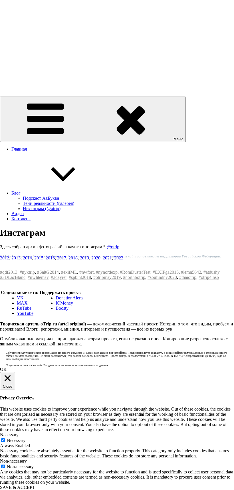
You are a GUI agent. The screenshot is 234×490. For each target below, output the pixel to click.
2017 (61, 257)
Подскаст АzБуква (41, 198)
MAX (22, 303)
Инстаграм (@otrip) (41, 208)
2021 (107, 257)
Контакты (21, 218)
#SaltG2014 (48, 272)
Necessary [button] (9, 434)
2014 (27, 257)
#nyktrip (27, 272)
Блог (16, 193)
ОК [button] (3, 369)
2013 (16, 257)
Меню (178, 139)
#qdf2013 (8, 272)
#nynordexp (107, 272)
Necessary (16, 440)
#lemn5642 (191, 272)
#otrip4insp (209, 277)
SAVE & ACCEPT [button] (17, 487)
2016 (50, 257)
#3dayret (58, 277)
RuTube (24, 308)
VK (20, 297)
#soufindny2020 (162, 277)
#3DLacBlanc (12, 277)
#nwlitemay (38, 277)
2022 (118, 257)
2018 (73, 257)
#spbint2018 (80, 277)
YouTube (25, 313)
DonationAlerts (69, 297)
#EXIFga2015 (166, 272)
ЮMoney (64, 303)
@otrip (113, 246)
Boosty (62, 308)
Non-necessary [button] (13, 461)
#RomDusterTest (135, 272)
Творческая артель (18, 79)
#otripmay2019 (107, 277)
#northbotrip (134, 277)
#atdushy (211, 272)
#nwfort (86, 272)
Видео (17, 213)
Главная (19, 149)
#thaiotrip (187, 277)
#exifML (69, 272)
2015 (38, 257)
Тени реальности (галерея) (48, 203)
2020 (95, 257)
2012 (4, 257)
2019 (84, 257)
